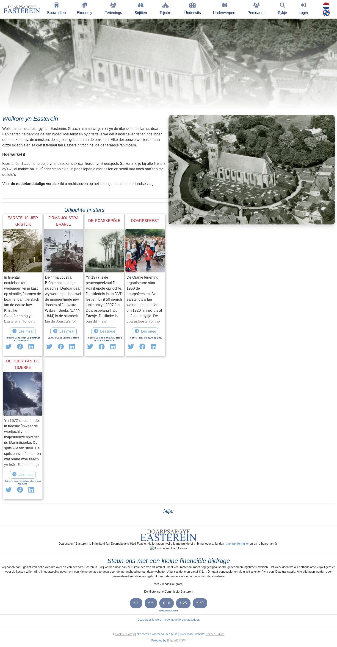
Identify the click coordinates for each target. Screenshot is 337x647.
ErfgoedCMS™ (215, 634)
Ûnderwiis (192, 13)
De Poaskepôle (104, 221)
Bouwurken (56, 13)
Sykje (282, 13)
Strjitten (141, 13)
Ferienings (113, 13)
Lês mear (26, 331)
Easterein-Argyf (125, 634)
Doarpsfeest (145, 221)
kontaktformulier (238, 543)
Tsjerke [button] (165, 13)
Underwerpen (224, 13)
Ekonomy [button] (84, 13)
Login (303, 13)
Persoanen (256, 13)
